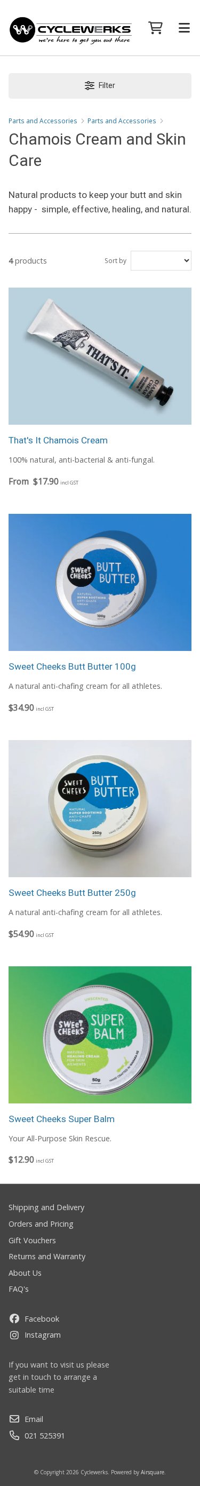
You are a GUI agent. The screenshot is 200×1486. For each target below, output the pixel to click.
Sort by (115, 260)
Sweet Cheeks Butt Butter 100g (72, 666)
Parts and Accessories (43, 120)
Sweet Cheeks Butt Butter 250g (72, 892)
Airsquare (152, 1472)
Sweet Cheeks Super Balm (62, 1119)
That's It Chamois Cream (58, 440)
